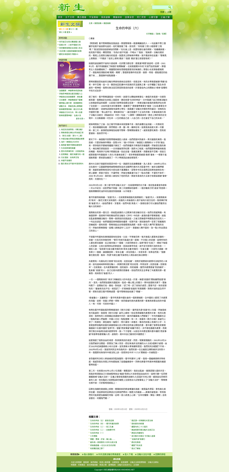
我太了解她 (135, 448)
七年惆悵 (93, 436)
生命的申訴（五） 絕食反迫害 (102, 420)
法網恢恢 (115, 462)
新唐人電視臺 (104, 462)
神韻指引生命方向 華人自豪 (70, 112)
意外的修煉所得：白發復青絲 (72, 151)
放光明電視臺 (92, 465)
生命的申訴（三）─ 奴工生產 (101, 427)
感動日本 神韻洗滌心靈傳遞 (70, 106)
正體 (169, 12)
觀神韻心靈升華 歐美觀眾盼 (70, 103)
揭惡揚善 (107, 23)
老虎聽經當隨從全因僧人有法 (70, 48)
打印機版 (149, 34)
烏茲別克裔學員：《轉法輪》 (72, 129)
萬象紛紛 (117, 17)
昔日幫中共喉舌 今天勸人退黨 (143, 436)
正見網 (136, 465)
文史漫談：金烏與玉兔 (70, 157)
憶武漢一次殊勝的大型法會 (142, 420)
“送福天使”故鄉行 (138, 439)
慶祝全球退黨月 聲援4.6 (68, 54)
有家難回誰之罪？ (97, 448)
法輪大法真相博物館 (138, 462)
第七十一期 (73, 29)
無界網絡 (94, 462)
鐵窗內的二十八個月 (139, 427)
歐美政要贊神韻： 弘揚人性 (70, 115)
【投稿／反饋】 (161, 34)
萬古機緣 (81, 17)
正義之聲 (165, 17)
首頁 (60, 17)
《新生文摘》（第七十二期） (72, 136)
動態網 (86, 462)
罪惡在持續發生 (137, 433)
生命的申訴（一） (97, 433)
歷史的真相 (135, 442)
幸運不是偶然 (66, 160)
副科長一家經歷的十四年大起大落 (103, 442)
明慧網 (73, 465)
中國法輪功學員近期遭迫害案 (72, 139)
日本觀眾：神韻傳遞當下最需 (70, 100)
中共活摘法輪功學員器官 (109, 454)
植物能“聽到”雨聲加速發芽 (71, 145)
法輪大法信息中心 (124, 465)
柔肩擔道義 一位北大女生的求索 (103, 445)
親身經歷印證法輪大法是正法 (143, 430)
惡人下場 (129, 454)
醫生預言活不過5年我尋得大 (72, 164)
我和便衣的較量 (137, 424)
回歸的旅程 (160, 454)
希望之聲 (103, 465)
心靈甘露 (153, 17)
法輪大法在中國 (144, 454)
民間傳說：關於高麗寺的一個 (72, 154)
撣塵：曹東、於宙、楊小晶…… (102, 439)
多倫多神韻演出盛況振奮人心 (70, 94)
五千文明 (69, 17)
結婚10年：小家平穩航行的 (70, 45)
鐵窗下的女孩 (136, 445)
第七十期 (63, 32)
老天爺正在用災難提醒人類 (70, 42)
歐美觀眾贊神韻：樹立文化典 (70, 109)
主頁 (90, 23)
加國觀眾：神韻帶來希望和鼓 (70, 91)
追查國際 (124, 462)
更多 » (69, 32)
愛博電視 (112, 465)
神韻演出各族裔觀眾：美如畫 (70, 97)
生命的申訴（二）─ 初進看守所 (102, 430)
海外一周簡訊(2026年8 (70, 142)
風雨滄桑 (105, 17)
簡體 (162, 12)
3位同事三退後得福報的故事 (70, 51)
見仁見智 (141, 17)
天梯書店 (81, 465)
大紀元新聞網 (76, 462)
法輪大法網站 (153, 462)
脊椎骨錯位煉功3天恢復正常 (72, 133)
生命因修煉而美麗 (68, 148)
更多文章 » (80, 119)
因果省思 (129, 17)
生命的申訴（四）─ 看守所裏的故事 (104, 424)
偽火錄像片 (89, 454)
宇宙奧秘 (93, 17)
